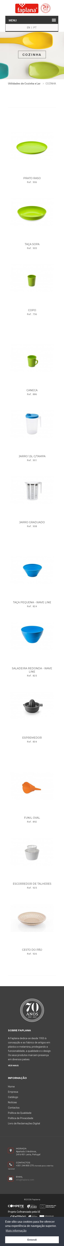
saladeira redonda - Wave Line (32, 670)
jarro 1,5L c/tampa (32, 456)
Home (11, 1086)
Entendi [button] (32, 1239)
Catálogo (13, 1097)
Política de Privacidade (20, 1118)
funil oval (32, 817)
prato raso (32, 178)
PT (35, 27)
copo (32, 310)
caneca (32, 390)
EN (28, 27)
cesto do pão (32, 949)
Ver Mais (13, 1065)
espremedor (32, 737)
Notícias (12, 1102)
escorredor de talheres (32, 883)
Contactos (14, 1107)
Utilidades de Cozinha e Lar (24, 83)
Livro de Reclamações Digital (24, 1123)
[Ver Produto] (32, 123)
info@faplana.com (25, 1180)
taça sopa (32, 244)
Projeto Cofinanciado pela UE (24, 1211)
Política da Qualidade (19, 1113)
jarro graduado (32, 522)
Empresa (13, 1091)
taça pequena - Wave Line (32, 602)
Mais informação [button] (16, 1230)
